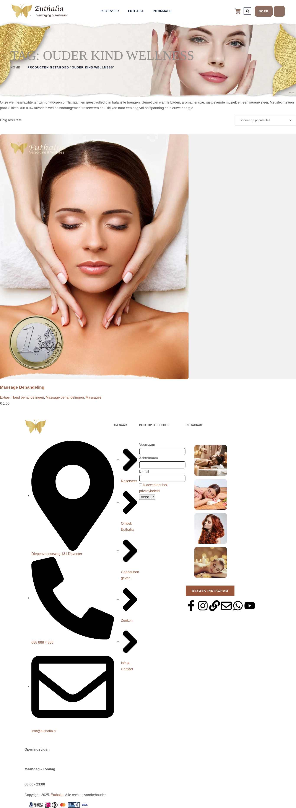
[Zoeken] (247, 11)
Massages (93, 397)
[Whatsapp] (238, 605)
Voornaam (147, 444)
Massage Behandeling (22, 387)
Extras (5, 397)
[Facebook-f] (191, 605)
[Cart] (237, 11)
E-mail (144, 471)
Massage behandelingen (65, 397)
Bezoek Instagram (210, 590)
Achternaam (148, 458)
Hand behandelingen (27, 397)
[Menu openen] (279, 11)
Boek (264, 11)
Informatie (162, 11)
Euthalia (135, 11)
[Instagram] (202, 605)
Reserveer (110, 11)
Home (15, 67)
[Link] (214, 605)
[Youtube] (249, 605)
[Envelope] (226, 605)
